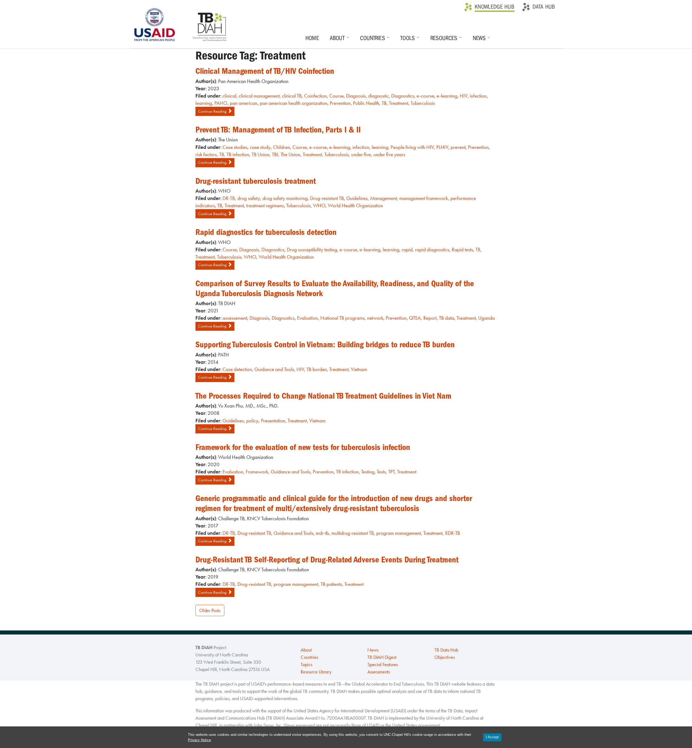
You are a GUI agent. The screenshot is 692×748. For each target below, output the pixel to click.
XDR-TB (452, 533)
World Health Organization (355, 205)
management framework (423, 198)
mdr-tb (322, 533)
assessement (234, 318)
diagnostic (378, 95)
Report (430, 318)
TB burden (317, 369)
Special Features (382, 664)
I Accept (492, 737)
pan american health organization (293, 103)
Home (312, 38)
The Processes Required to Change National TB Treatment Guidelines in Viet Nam (323, 396)
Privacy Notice (199, 740)
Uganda (486, 318)
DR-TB (228, 198)
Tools (407, 38)
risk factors (206, 154)
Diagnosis (356, 95)
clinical (229, 95)
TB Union (261, 154)
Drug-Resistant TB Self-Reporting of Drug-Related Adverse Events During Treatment (326, 560)
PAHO (220, 103)
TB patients (331, 584)
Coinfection (315, 95)
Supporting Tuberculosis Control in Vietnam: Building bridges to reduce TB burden (325, 344)
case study (260, 147)
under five (361, 154)
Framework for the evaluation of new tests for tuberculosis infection (302, 447)
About (337, 38)
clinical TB (292, 95)
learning (203, 103)
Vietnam (359, 369)
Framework (257, 471)
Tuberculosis (423, 103)
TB (384, 103)
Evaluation (307, 318)
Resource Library (316, 672)
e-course (425, 95)
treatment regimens (265, 205)
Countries (372, 38)
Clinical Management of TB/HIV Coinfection (264, 71)
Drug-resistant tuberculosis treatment (255, 181)
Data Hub (544, 6)
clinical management (259, 95)
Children (281, 147)
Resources (443, 38)
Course (336, 95)
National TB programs (342, 318)
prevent (458, 147)
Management (383, 198)
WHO (319, 205)
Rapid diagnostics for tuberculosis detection (266, 232)
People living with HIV (412, 147)
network (375, 318)
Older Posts (209, 610)
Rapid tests (462, 249)
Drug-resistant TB (327, 198)
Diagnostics (402, 95)
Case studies (234, 147)
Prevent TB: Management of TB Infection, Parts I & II (278, 130)
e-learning (447, 95)
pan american (243, 103)
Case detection (237, 369)
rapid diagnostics (432, 249)
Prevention (340, 103)
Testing (367, 471)
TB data (446, 318)
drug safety (248, 198)
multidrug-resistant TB (352, 533)
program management (398, 533)
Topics (306, 664)
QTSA (415, 318)
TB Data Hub (446, 650)
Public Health (366, 103)
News (479, 38)
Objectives (444, 657)
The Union (290, 154)
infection (478, 95)
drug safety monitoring (285, 198)
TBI (275, 154)
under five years (389, 154)
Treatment (398, 103)
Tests (381, 471)
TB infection (238, 154)
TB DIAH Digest (381, 657)
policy (252, 420)
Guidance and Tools (274, 369)
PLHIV (442, 147)
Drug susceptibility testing (312, 249)
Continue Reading (213, 111)
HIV (463, 95)
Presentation (273, 420)
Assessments (378, 672)
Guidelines (357, 198)
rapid (407, 249)
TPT (391, 471)
